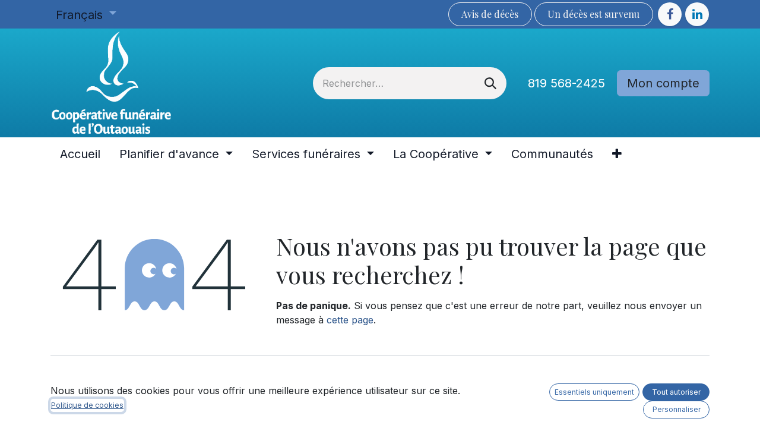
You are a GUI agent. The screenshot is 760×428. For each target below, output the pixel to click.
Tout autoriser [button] (676, 392)
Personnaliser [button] (677, 409)
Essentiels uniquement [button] (594, 392)
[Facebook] (670, 14)
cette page (350, 320)
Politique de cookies (87, 405)
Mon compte (663, 83)
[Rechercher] (490, 83)
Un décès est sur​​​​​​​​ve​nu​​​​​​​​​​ (593, 14)
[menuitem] (80, 154)
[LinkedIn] (697, 14)
